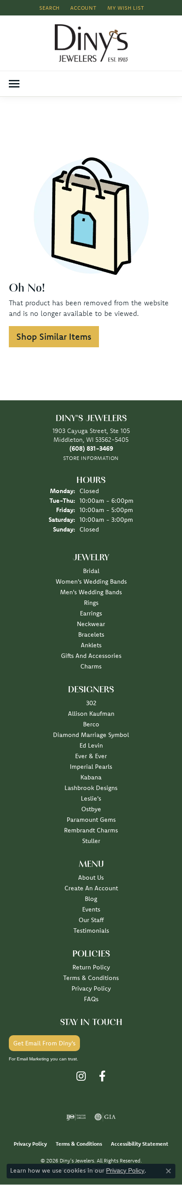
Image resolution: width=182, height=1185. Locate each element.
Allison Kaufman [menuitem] (91, 714)
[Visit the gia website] (105, 1117)
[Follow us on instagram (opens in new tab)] (81, 1076)
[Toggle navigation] (14, 83)
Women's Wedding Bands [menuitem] (91, 581)
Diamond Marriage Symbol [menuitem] (91, 735)
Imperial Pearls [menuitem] (91, 767)
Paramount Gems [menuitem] (91, 820)
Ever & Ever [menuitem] (91, 756)
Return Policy (91, 967)
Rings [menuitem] (91, 603)
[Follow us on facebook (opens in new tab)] (102, 1076)
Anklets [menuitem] (91, 645)
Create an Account (91, 888)
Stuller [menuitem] (91, 841)
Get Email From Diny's (44, 1043)
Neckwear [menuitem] (91, 624)
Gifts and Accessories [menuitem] (91, 656)
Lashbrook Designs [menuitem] (91, 788)
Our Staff (91, 920)
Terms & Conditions (91, 978)
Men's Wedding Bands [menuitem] (91, 592)
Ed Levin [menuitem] (91, 745)
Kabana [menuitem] (91, 777)
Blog (91, 899)
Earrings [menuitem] (91, 613)
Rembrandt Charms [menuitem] (91, 830)
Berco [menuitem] (91, 724)
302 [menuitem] (91, 703)
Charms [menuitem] (91, 666)
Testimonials (91, 930)
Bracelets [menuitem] (91, 634)
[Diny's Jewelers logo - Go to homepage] (91, 43)
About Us (91, 877)
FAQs (91, 999)
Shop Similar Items (53, 336)
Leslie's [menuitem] (91, 798)
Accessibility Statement (139, 1143)
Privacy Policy (91, 988)
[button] (49, 7)
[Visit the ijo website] (76, 1117)
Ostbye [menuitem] (91, 809)
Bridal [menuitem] (91, 571)
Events (91, 909)
